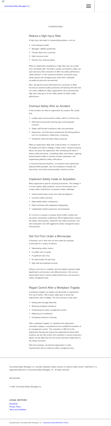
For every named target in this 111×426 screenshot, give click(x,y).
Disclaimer (13, 403)
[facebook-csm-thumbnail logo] (16, 6)
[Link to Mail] (107, 6)
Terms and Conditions (17, 409)
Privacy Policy (15, 406)
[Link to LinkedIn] (103, 6)
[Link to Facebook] (99, 6)
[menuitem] (87, 6)
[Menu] (87, 6)
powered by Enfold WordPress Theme (55, 422)
